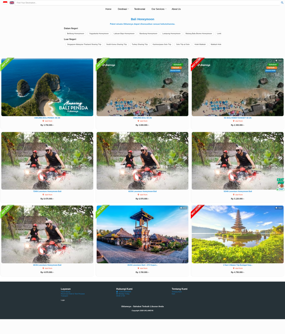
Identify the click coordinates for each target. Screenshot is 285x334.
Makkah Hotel (216, 44)
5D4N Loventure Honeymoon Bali (238, 191)
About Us (176, 9)
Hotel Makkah (200, 44)
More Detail (48, 87)
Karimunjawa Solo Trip (162, 44)
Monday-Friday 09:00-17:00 (123, 295)
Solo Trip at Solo (183, 44)
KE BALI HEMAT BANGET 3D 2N (237, 118)
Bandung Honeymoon (148, 34)
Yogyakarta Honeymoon (99, 34)
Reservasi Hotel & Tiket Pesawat (73, 294)
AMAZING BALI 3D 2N (142, 118)
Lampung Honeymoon (171, 34)
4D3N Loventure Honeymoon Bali (47, 265)
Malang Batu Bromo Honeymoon (199, 34)
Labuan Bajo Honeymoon (124, 34)
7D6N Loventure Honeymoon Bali (47, 191)
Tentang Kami (177, 292)
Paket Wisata (65, 292)
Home (108, 9)
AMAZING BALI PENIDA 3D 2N (47, 118)
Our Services (158, 9)
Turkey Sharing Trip (140, 44)
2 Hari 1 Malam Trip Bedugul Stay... (237, 265)
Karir (173, 294)
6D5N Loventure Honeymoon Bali (142, 191)
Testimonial (139, 9)
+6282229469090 (125, 292)
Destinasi (122, 9)
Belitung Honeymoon (75, 34)
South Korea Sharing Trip (116, 44)
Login (63, 300)
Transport (64, 296)
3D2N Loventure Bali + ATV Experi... (142, 265)
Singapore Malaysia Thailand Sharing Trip (84, 44)
